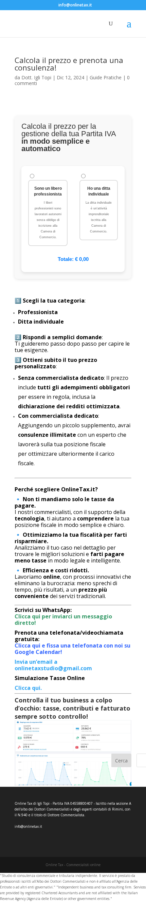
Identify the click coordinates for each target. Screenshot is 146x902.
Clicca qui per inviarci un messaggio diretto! (63, 620)
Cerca (121, 760)
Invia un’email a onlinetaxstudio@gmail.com (53, 665)
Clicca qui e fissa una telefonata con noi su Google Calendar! (72, 649)
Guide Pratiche (106, 77)
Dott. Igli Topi (36, 77)
